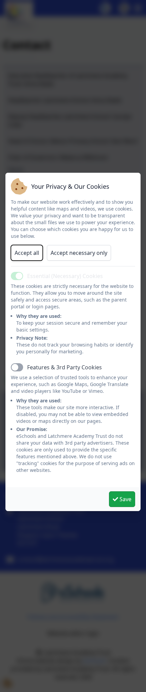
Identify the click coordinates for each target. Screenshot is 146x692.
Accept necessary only (79, 253)
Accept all (27, 253)
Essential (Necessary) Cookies (65, 276)
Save (124, 499)
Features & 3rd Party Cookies (64, 367)
